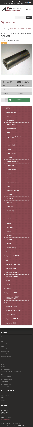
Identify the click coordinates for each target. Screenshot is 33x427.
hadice (9, 231)
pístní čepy (6, 29)
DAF (7, 302)
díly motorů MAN (11, 268)
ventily (10, 157)
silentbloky (10, 227)
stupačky (9, 235)
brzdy (8, 133)
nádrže (9, 215)
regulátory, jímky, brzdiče (14, 137)
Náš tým (3, 400)
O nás (2, 397)
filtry (8, 186)
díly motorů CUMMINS (12, 256)
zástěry (9, 243)
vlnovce (9, 202)
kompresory (10, 211)
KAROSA (8, 289)
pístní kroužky (12, 153)
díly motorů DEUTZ (11, 293)
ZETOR (8, 285)
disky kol (9, 116)
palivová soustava (13, 161)
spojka (9, 174)
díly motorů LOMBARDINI (13, 311)
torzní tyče (10, 206)
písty (9, 149)
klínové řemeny (11, 248)
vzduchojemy (11, 124)
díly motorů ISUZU (11, 323)
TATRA (8, 108)
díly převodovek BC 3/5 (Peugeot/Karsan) (12, 297)
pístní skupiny (12, 145)
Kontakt (6, 3)
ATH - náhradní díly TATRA (16, 423)
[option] (16, 59)
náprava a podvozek (13, 182)
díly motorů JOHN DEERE (13, 264)
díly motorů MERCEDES (12, 272)
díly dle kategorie (11, 112)
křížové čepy (10, 198)
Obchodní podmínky (6, 395)
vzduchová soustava (13, 190)
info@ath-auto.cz (5, 419)
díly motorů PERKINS (12, 276)
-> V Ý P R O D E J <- (12, 315)
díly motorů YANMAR (12, 319)
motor (9, 141)
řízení (8, 178)
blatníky (9, 223)
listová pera (10, 120)
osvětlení (9, 194)
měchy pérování (11, 128)
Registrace (20, 3)
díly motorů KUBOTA (12, 306)
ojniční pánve (12, 169)
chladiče (9, 219)
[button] (27, 2)
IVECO (7, 260)
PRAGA (8, 280)
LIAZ (7, 252)
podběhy (9, 239)
